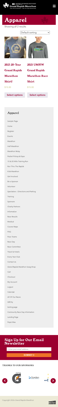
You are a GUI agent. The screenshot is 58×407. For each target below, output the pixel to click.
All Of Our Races (14, 297)
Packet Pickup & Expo (16, 156)
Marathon (11, 141)
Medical (10, 221)
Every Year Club (13, 257)
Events (10, 136)
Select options (15, 95)
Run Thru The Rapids (15, 166)
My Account (12, 282)
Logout (10, 287)
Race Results (12, 216)
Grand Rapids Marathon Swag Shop (21, 267)
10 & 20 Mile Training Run (17, 161)
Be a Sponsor (12, 181)
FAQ (9, 232)
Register (10, 131)
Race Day (11, 242)
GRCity (10, 302)
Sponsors (11, 201)
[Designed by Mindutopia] (52, 402)
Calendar (11, 292)
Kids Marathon (13, 171)
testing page (12, 307)
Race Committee (14, 247)
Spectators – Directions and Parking (21, 191)
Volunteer (11, 186)
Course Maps (12, 227)
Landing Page (12, 317)
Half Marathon (13, 146)
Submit (28, 355)
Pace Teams (12, 237)
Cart (9, 272)
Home (9, 126)
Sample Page (12, 121)
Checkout (11, 277)
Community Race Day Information (20, 312)
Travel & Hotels (13, 252)
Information (12, 211)
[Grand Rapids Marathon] (19, 5)
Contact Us (11, 262)
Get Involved (12, 176)
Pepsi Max (11, 322)
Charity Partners (13, 206)
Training (10, 196)
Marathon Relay (13, 151)
